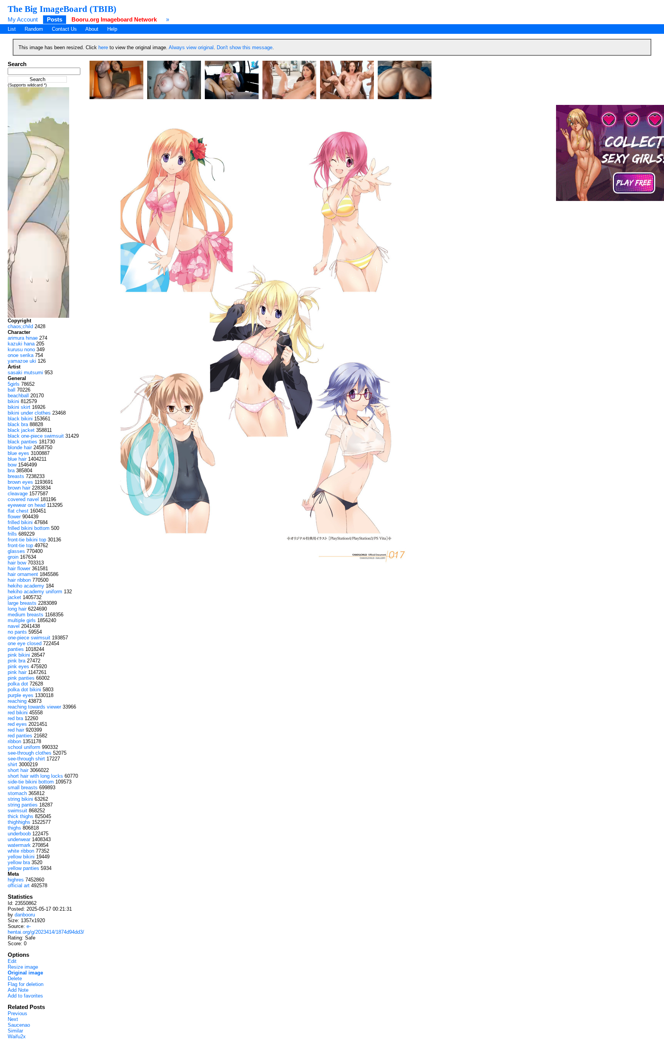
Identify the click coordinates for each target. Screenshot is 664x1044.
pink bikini (19, 655)
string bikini (20, 799)
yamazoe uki (22, 361)
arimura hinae (23, 338)
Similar (15, 1031)
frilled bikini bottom (29, 528)
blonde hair (20, 447)
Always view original (191, 47)
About (91, 29)
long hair (17, 609)
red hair (16, 730)
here (103, 47)
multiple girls (22, 620)
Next (13, 1019)
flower (14, 517)
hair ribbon (19, 580)
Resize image (23, 967)
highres (16, 880)
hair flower (19, 568)
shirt (12, 764)
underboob (19, 834)
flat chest (18, 511)
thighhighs (19, 822)
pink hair (17, 672)
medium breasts (25, 614)
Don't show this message (244, 47)
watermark (19, 845)
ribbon (14, 741)
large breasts (22, 603)
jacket (14, 597)
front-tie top (20, 545)
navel (14, 626)
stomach (17, 793)
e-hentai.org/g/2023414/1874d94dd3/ (46, 929)
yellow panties (23, 868)
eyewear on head (26, 505)
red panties (20, 736)
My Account (23, 19)
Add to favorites (25, 996)
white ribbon (21, 851)
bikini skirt (19, 407)
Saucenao (19, 1025)
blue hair (17, 459)
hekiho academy (26, 586)
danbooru (25, 915)
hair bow (17, 563)
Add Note (18, 990)
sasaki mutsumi (25, 372)
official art (19, 885)
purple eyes (20, 695)
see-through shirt (26, 759)
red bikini (18, 712)
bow (12, 465)
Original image (25, 973)
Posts (54, 19)
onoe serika (20, 355)
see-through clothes (29, 753)
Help (112, 29)
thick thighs (20, 816)
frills (12, 534)
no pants (17, 632)
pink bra (16, 661)
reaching (17, 701)
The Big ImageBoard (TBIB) (62, 9)
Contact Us (64, 29)
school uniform (24, 747)
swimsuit (17, 810)
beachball (18, 395)
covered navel (23, 499)
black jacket (21, 430)
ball (11, 390)
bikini (13, 401)
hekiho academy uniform (35, 591)
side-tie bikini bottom (31, 782)
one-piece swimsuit (29, 638)
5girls (14, 384)
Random (34, 29)
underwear (19, 839)
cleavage (18, 493)
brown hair (19, 488)
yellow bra (19, 862)
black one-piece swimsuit (36, 436)
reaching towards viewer (34, 707)
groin (13, 557)
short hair (18, 770)
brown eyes (20, 482)
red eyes (17, 724)
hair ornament (23, 574)
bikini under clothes (29, 413)
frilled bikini (20, 522)
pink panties (21, 678)
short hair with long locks (35, 776)
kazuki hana (21, 344)
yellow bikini (21, 857)
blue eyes (18, 453)
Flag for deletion (25, 984)
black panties (22, 442)
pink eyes (18, 666)
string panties (23, 805)
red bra (15, 718)
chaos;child (20, 326)
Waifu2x (17, 1036)
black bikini (20, 419)
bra (11, 470)
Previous (17, 1013)
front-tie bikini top (27, 540)
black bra (18, 424)
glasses (16, 551)
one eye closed (25, 643)
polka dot (18, 684)
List (12, 29)
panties (16, 649)
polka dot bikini (24, 689)
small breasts (23, 787)
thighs (14, 828)
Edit (12, 961)
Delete (15, 978)
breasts (16, 476)
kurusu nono (21, 349)
